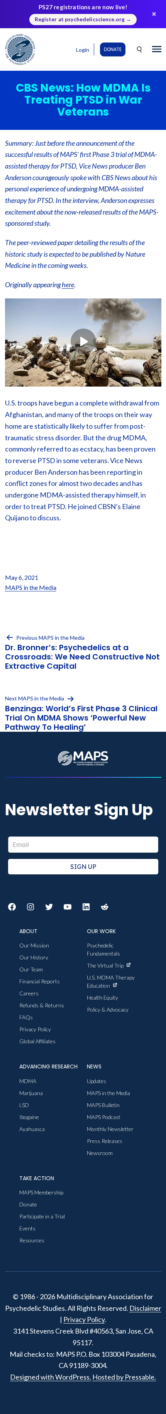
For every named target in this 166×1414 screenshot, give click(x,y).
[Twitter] (49, 907)
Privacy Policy (84, 1319)
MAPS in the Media (30, 587)
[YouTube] (68, 907)
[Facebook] (12, 907)
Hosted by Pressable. (124, 1377)
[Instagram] (30, 907)
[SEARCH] (139, 50)
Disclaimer (145, 1308)
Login (82, 49)
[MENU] (156, 49)
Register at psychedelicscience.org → (83, 19)
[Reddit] (105, 907)
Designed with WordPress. (50, 1377)
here (68, 284)
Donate (113, 49)
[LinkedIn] (86, 907)
